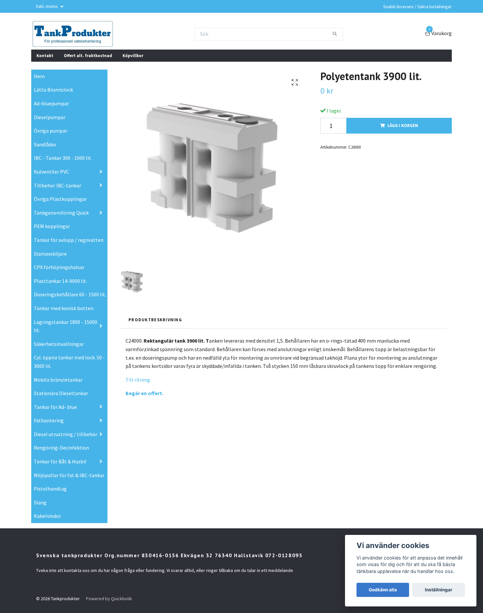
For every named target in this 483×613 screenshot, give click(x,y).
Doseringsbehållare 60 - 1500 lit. (70, 294)
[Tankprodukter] (72, 34)
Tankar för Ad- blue (55, 407)
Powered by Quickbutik (109, 599)
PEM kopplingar (52, 226)
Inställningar (438, 589)
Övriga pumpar (50, 130)
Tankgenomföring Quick (61, 212)
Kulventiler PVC (51, 171)
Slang (40, 502)
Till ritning (138, 379)
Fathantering (49, 420)
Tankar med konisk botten (63, 308)
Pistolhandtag (50, 488)
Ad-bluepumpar (51, 103)
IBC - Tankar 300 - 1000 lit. (63, 158)
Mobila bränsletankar (58, 379)
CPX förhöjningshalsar (59, 267)
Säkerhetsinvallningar (59, 344)
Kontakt (44, 55)
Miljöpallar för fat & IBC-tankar (69, 475)
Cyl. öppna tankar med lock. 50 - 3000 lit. (69, 361)
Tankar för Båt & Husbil (60, 461)
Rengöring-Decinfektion (61, 447)
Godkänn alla (383, 589)
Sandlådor (45, 144)
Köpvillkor (133, 55)
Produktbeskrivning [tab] (155, 319)
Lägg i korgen (402, 125)
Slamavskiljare (50, 253)
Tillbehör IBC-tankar (57, 185)
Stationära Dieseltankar (61, 393)
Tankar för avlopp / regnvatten (69, 240)
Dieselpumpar (49, 117)
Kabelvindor (47, 516)
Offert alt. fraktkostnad (88, 55)
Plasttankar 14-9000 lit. (60, 281)
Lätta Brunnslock (53, 89)
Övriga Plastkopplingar (60, 199)
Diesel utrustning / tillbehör (65, 434)
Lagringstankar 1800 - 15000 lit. (65, 326)
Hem (39, 76)
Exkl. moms (47, 6)
